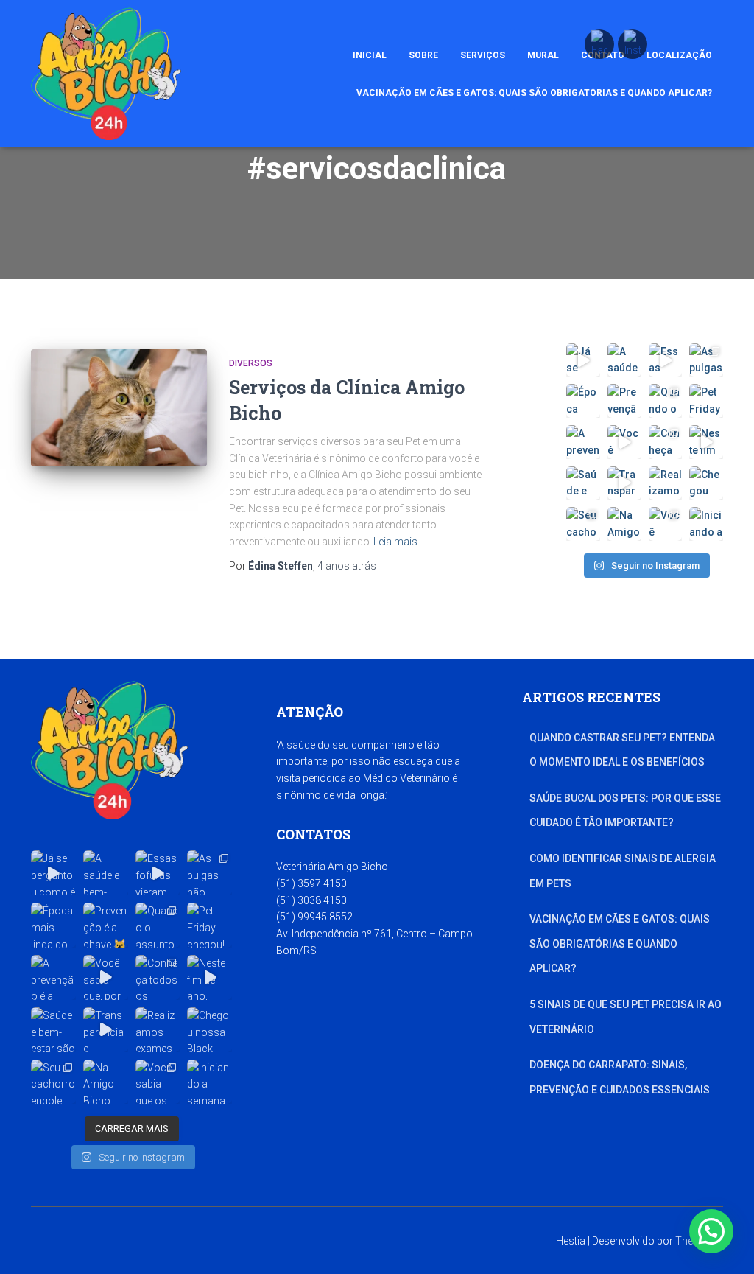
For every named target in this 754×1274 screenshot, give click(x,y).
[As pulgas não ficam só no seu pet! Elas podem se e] (706, 360)
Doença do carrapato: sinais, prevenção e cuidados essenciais (619, 1077)
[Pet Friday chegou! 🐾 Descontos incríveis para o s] (706, 401)
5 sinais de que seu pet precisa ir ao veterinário (625, 1016)
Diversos (250, 363)
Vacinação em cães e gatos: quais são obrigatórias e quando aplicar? (534, 93)
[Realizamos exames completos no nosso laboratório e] (666, 483)
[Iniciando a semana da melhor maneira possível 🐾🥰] (706, 524)
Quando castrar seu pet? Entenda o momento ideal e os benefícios (622, 750)
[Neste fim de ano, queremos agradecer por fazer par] (706, 442)
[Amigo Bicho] (106, 73)
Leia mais (395, 541)
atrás (346, 566)
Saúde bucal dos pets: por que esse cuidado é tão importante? (625, 810)
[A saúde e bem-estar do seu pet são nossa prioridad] (624, 360)
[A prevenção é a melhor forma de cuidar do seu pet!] (583, 442)
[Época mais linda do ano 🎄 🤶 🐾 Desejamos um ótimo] (583, 401)
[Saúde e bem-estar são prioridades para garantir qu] (583, 483)
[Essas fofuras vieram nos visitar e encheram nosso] (666, 360)
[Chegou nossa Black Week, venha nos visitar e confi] (706, 483)
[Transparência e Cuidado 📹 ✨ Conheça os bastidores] (624, 483)
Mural (543, 55)
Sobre (423, 55)
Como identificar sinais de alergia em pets (622, 871)
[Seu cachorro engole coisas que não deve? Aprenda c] (583, 524)
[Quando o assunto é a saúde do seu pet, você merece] (666, 401)
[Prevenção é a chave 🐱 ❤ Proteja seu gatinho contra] (624, 401)
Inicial (370, 55)
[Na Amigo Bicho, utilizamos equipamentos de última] (624, 524)
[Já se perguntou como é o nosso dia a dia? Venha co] (583, 360)
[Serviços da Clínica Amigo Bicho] (119, 408)
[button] (711, 1231)
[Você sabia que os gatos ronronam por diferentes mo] (666, 524)
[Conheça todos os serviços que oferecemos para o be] (666, 442)
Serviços (482, 55)
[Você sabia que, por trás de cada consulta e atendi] (624, 442)
